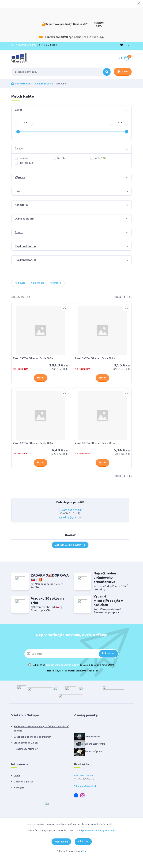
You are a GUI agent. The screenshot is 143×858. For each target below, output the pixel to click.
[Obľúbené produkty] (121, 45)
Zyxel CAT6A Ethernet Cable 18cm (95, 443)
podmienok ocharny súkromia (98, 830)
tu (84, 851)
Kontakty (19, 787)
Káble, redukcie (42, 83)
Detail (40, 377)
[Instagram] (83, 795)
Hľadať (107, 72)
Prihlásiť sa (108, 653)
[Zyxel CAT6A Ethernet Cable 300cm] (102, 330)
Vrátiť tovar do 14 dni (26, 742)
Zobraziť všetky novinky (68, 545)
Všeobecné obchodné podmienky (32, 736)
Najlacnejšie (37, 282)
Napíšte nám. (99, 24)
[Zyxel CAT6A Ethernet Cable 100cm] (40, 415)
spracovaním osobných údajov (63, 665)
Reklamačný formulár (25, 749)
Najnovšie (19, 282)
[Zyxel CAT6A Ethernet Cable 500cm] (40, 330)
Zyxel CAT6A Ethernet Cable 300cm (95, 358)
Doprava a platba (23, 781)
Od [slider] (18, 131)
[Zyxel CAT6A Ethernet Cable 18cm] (102, 415)
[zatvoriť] (138, 3)
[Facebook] (77, 795)
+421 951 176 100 (26, 44)
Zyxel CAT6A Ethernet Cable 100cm (33, 443)
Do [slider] (126, 131)
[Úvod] (27, 58)
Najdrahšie (55, 282)
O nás (17, 775)
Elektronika (23, 83)
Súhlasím (83, 841)
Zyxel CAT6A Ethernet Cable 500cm (33, 358)
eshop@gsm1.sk (72, 517)
